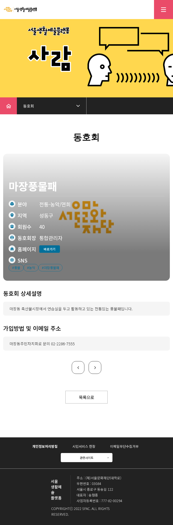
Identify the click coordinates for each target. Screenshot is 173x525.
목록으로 (86, 397)
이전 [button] (75, 364)
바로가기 (49, 249)
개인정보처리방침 (45, 446)
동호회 (28, 106)
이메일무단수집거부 (124, 446)
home (5, 100)
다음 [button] (92, 364)
